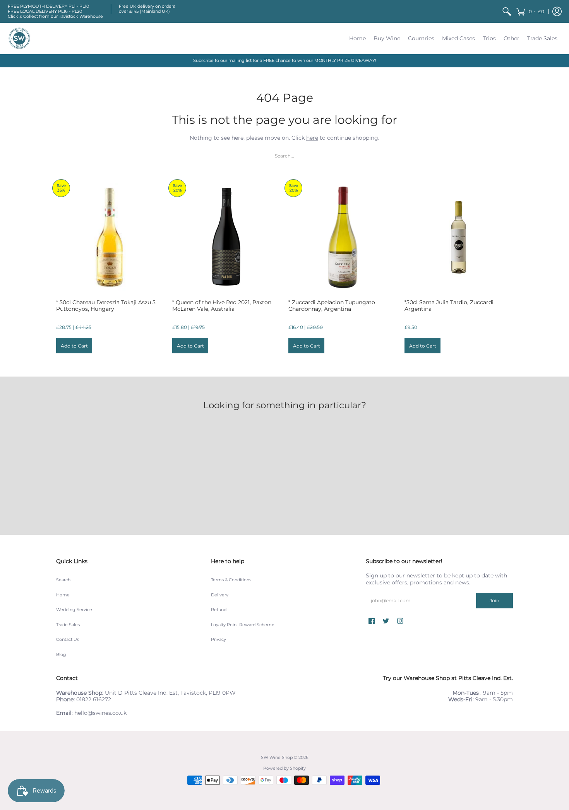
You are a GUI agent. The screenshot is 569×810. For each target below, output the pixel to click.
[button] (530, 11)
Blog (61, 654)
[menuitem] (507, 11)
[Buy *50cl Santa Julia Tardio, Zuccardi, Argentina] (458, 237)
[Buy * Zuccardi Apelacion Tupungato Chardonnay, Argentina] (342, 237)
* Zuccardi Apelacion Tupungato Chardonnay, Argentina (331, 306)
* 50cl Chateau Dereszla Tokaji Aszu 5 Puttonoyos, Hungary (106, 306)
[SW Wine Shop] (19, 38)
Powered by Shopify (284, 768)
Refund (218, 609)
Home (63, 595)
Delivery (219, 595)
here (312, 137)
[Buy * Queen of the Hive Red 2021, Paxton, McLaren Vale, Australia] (226, 237)
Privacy (218, 639)
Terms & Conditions (231, 579)
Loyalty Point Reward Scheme (242, 624)
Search (63, 579)
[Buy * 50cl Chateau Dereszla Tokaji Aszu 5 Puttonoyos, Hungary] (110, 237)
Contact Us (67, 639)
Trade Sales (68, 624)
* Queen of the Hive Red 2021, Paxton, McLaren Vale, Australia (222, 306)
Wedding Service (74, 609)
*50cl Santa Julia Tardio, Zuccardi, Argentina (449, 306)
